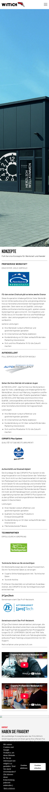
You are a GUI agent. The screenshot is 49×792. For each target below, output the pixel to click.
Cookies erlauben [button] (37, 766)
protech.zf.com (25, 644)
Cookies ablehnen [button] (23, 766)
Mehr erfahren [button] (9, 788)
